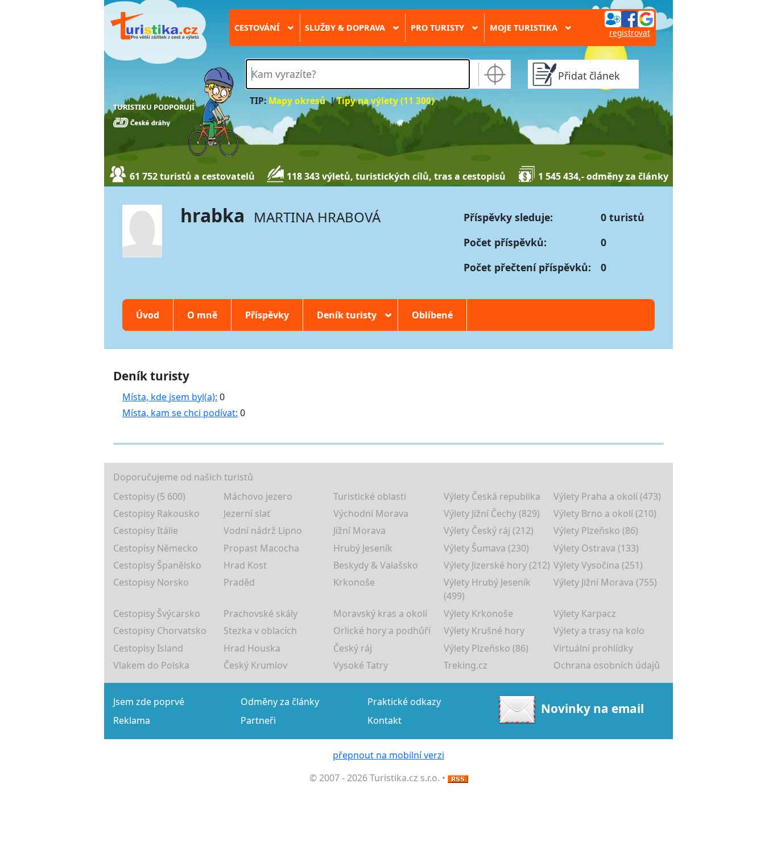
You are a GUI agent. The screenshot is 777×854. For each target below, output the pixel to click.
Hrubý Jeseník (362, 548)
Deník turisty (350, 315)
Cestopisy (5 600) (149, 496)
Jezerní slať (247, 513)
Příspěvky (267, 315)
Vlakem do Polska (151, 665)
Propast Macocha (261, 548)
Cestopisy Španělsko (157, 565)
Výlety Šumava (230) (486, 548)
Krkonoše (354, 582)
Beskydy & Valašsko (375, 565)
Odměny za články (280, 701)
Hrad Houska (252, 648)
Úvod (147, 315)
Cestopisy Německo (155, 548)
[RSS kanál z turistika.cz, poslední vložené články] (458, 778)
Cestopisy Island (148, 648)
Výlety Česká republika (492, 496)
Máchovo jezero (258, 496)
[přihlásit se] (629, 18)
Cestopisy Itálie (145, 530)
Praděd (239, 582)
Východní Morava (370, 513)
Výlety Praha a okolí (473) (607, 496)
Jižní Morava (359, 530)
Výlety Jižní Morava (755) (605, 582)
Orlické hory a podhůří (382, 630)
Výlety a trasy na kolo (598, 630)
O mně (202, 315)
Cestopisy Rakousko (156, 513)
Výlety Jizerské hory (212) (497, 565)
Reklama (131, 720)
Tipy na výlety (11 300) (385, 101)
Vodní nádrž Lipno (263, 530)
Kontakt (384, 720)
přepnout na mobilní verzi (388, 755)
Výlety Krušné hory (484, 630)
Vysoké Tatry (360, 665)
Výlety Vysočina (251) (598, 565)
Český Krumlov (255, 665)
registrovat (629, 32)
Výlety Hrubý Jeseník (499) (487, 589)
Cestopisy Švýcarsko (156, 613)
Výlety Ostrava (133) (596, 548)
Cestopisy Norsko (151, 582)
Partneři (258, 720)
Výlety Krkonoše (478, 613)
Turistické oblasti (369, 496)
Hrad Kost (245, 565)
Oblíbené (432, 315)
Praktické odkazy (404, 701)
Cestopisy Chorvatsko (159, 630)
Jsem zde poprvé (148, 701)
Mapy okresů (296, 101)
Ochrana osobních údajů (606, 665)
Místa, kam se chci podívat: (180, 413)
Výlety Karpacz (584, 613)
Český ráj (352, 648)
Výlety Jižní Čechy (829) (492, 513)
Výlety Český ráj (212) (489, 530)
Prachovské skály (260, 613)
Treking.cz (465, 665)
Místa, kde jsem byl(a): (169, 397)
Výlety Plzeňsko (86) (595, 530)
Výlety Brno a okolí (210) (604, 513)
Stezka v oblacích (260, 630)
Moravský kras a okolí (380, 613)
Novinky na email (592, 708)
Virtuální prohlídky (593, 648)
